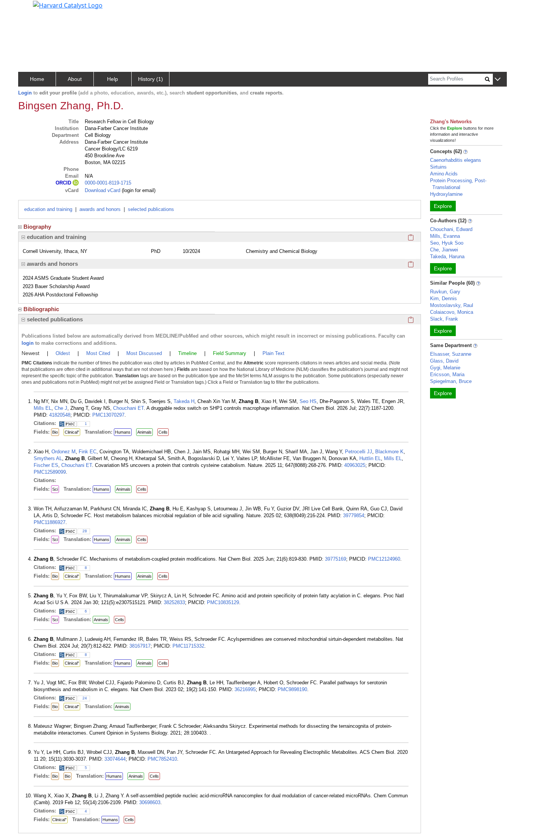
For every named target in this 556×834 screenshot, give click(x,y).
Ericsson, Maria (447, 374)
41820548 (59, 415)
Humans (122, 432)
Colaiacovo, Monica (451, 312)
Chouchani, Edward (451, 229)
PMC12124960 (384, 559)
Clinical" (72, 432)
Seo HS (308, 401)
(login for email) (137, 190)
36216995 (245, 689)
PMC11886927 (49, 522)
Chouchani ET (128, 408)
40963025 (354, 465)
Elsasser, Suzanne (450, 354)
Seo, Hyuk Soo (446, 243)
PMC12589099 (50, 472)
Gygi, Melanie (445, 367)
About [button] (75, 79)
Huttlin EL (370, 458)
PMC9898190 (292, 689)
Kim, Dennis (443, 298)
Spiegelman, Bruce (451, 381)
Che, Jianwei (444, 250)
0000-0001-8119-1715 (108, 183)
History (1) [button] (150, 79)
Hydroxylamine (446, 194)
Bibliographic (41, 309)
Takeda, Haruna (447, 256)
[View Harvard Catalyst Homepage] (68, 4)
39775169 (335, 559)
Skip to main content (31, 9)
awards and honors (100, 209)
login (28, 343)
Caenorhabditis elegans (455, 160)
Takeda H (184, 401)
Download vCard (102, 190)
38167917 (140, 646)
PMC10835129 (223, 602)
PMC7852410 (162, 759)
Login (25, 93)
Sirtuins (438, 167)
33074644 (115, 759)
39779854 (353, 515)
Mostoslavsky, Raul (451, 305)
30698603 (149, 802)
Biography (37, 226)
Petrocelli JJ (358, 451)
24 (84, 698)
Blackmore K (389, 451)
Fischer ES (46, 465)
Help (112, 79)
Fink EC (87, 451)
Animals (144, 432)
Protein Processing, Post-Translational (458, 184)
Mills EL (42, 408)
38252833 (174, 602)
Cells (163, 432)
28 (84, 531)
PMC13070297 (108, 415)
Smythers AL (48, 458)
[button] (497, 79)
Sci (55, 489)
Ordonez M (63, 451)
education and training (48, 209)
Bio (55, 432)
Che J (60, 408)
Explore (443, 206)
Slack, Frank (444, 319)
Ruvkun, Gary (445, 292)
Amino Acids (444, 174)
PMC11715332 (188, 646)
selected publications (151, 209)
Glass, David (444, 361)
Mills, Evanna (445, 236)
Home (37, 79)
